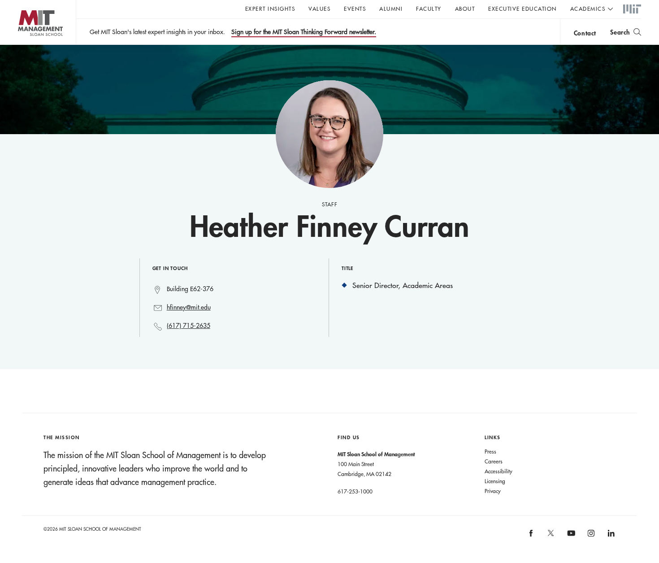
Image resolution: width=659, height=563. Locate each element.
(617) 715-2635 (188, 326)
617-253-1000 (355, 491)
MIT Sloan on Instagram (590, 536)
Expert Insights (270, 8)
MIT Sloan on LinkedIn (610, 536)
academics (588, 8)
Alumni (391, 8)
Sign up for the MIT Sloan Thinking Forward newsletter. (303, 32)
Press (490, 451)
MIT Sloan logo (22, 44)
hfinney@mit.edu (189, 307)
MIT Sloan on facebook (531, 536)
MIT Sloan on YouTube (570, 537)
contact (585, 33)
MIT (632, 9)
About (465, 8)
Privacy (493, 490)
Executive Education (522, 8)
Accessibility (498, 471)
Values (319, 8)
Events (355, 8)
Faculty (429, 8)
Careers (494, 461)
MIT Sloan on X (550, 536)
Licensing (495, 480)
